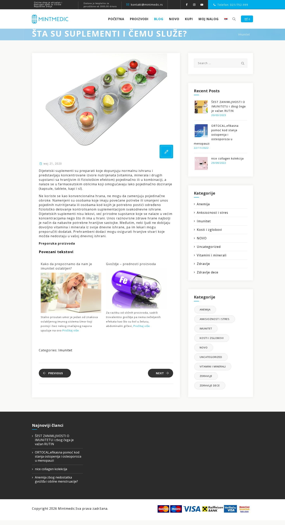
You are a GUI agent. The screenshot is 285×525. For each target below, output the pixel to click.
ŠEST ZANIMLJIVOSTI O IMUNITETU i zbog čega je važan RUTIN (228, 106)
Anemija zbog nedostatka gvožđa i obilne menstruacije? (56, 479)
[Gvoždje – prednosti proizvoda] (136, 288)
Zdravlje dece (207, 272)
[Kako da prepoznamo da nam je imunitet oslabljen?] (71, 292)
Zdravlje (203, 264)
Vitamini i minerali (211, 255)
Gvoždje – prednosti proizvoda (131, 264)
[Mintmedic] (50, 19)
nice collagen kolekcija (227, 158)
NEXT (160, 373)
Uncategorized (209, 247)
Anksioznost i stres (212, 212)
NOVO (174, 19)
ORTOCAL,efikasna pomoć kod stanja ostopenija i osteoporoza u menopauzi (216, 134)
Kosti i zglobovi (209, 230)
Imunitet (65, 350)
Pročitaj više (70, 330)
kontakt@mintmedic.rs (147, 4)
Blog (158, 19)
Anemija (203, 204)
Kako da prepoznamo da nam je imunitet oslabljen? (66, 266)
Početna (116, 19)
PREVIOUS (55, 373)
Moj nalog (209, 19)
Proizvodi (139, 19)
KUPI (189, 19)
